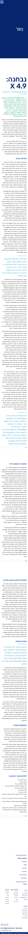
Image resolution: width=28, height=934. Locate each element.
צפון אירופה (23, 875)
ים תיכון (24, 871)
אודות (26, 892)
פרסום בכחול (24, 893)
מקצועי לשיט (24, 917)
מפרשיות (7, 903)
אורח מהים (25, 912)
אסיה (25, 865)
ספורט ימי (25, 908)
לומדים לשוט (24, 910)
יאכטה (7, 893)
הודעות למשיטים (24, 897)
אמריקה (24, 861)
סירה (8, 895)
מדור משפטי (24, 914)
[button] (6, 29)
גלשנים (7, 897)
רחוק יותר (24, 878)
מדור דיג (25, 915)
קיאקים (7, 901)
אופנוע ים (7, 892)
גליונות (25, 890)
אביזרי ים (7, 899)
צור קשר (25, 899)
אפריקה (24, 868)
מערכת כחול (24, 895)
